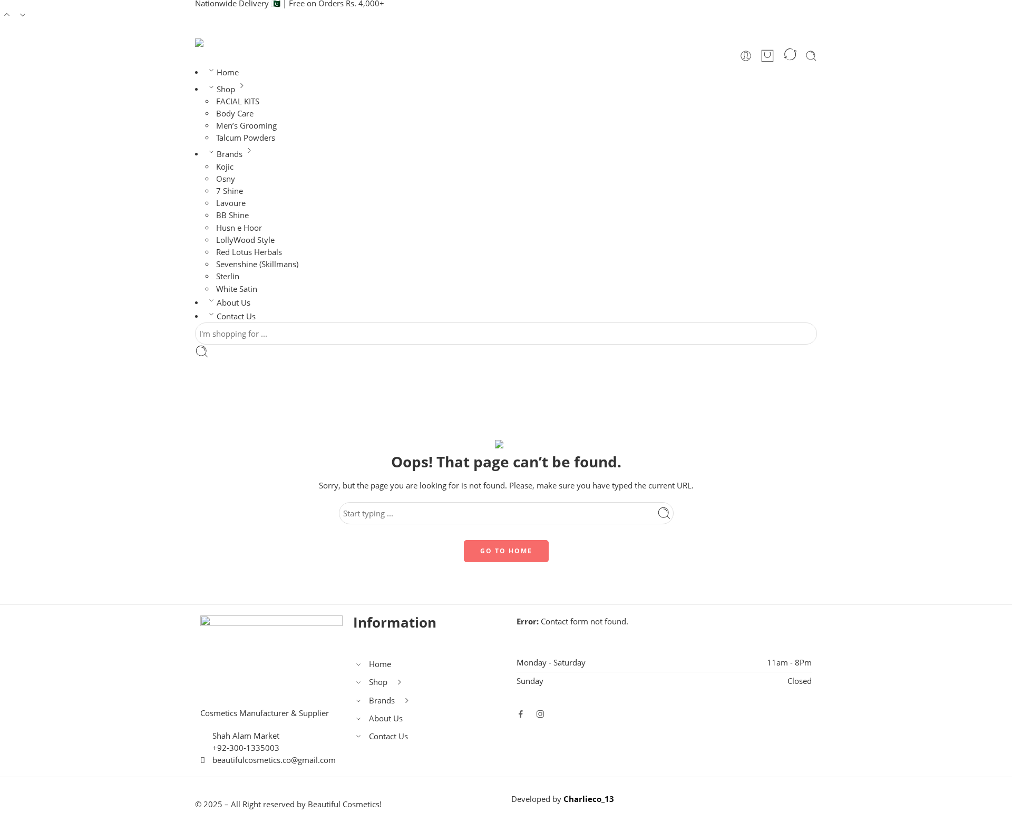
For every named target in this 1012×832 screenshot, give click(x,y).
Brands (229, 154)
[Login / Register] (745, 56)
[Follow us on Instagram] (540, 714)
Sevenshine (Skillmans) (257, 264)
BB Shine (232, 215)
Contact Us (236, 316)
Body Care (235, 114)
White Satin (236, 289)
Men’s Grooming (246, 126)
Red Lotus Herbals (249, 252)
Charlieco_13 (588, 799)
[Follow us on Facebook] (521, 714)
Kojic (224, 167)
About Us (233, 303)
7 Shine (229, 191)
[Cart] (767, 55)
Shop (226, 89)
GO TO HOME (506, 550)
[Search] (811, 56)
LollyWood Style (245, 240)
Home (228, 72)
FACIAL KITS (237, 101)
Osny (225, 179)
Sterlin (227, 276)
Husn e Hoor (239, 228)
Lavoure (231, 203)
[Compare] (790, 56)
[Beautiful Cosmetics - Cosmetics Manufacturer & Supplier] (235, 42)
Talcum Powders (245, 138)
